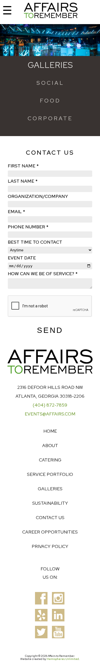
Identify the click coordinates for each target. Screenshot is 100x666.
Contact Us (50, 517)
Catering (50, 460)
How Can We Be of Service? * (43, 274)
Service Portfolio (50, 474)
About (50, 445)
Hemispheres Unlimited (63, 659)
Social (50, 82)
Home (50, 431)
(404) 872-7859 (50, 405)
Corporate (50, 118)
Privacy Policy (50, 546)
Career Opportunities (50, 532)
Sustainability (50, 503)
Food (50, 100)
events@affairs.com (50, 414)
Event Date (22, 258)
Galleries (50, 489)
